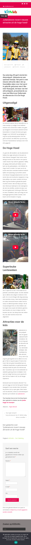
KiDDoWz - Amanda (19, 67)
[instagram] (27, 4)
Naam (8, 480)
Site (7, 493)
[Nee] (29, 539)
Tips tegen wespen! (10, 413)
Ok (16, 542)
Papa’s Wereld (13, 407)
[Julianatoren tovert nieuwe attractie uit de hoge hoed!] (15, 46)
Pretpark (18, 65)
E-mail (8, 487)
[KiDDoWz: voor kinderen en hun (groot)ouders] (9, 11)
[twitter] (24, 4)
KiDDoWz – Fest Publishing (16, 438)
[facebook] (22, 4)
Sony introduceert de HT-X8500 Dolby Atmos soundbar (16, 416)
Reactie (8, 461)
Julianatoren (21, 394)
